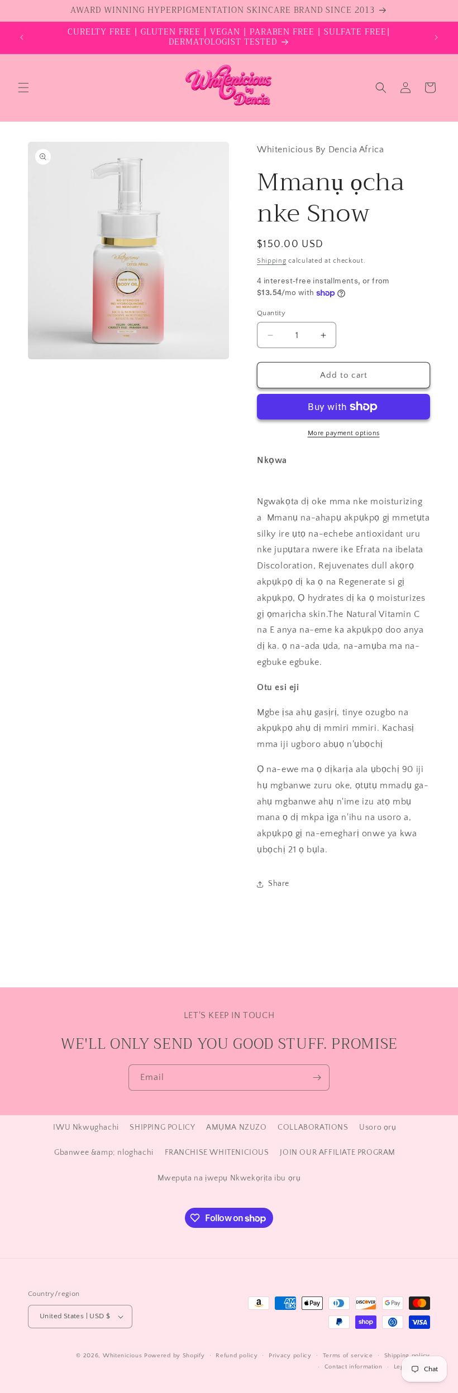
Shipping (272, 260)
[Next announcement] (436, 37)
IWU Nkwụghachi (85, 1127)
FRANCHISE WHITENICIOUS (217, 1152)
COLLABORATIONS (313, 1127)
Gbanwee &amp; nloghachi (104, 1152)
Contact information (354, 1366)
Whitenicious (123, 1355)
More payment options (344, 433)
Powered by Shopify (174, 1355)
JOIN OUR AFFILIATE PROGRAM (337, 1152)
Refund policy (236, 1355)
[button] (23, 87)
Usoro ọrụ (377, 1127)
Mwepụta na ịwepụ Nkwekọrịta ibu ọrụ (229, 1178)
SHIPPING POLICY (162, 1127)
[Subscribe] (316, 1077)
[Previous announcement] (21, 37)
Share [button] (278, 883)
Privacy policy (290, 1355)
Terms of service (348, 1355)
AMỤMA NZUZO (236, 1127)
